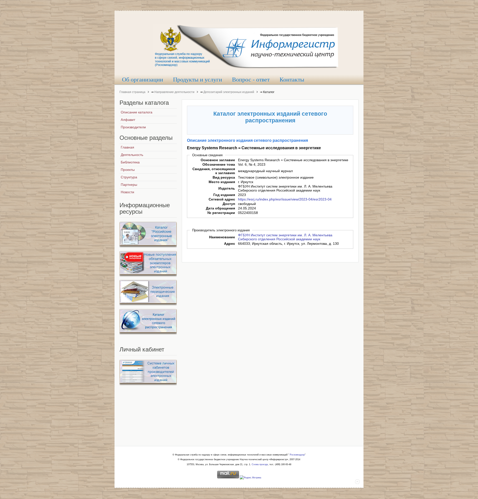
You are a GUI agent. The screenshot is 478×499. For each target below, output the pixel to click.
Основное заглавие (218, 160)
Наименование (222, 237)
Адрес (229, 244)
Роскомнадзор (297, 454)
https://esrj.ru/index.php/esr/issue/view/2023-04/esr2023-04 (285, 199)
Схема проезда (260, 464)
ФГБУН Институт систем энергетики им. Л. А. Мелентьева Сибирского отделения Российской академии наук (285, 237)
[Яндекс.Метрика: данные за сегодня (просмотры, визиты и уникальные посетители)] (250, 477)
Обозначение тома (218, 164)
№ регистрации (221, 213)
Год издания (224, 195)
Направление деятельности (174, 92)
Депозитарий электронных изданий (228, 92)
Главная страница (132, 92)
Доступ (229, 204)
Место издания (222, 182)
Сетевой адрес (222, 199)
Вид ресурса (224, 177)
